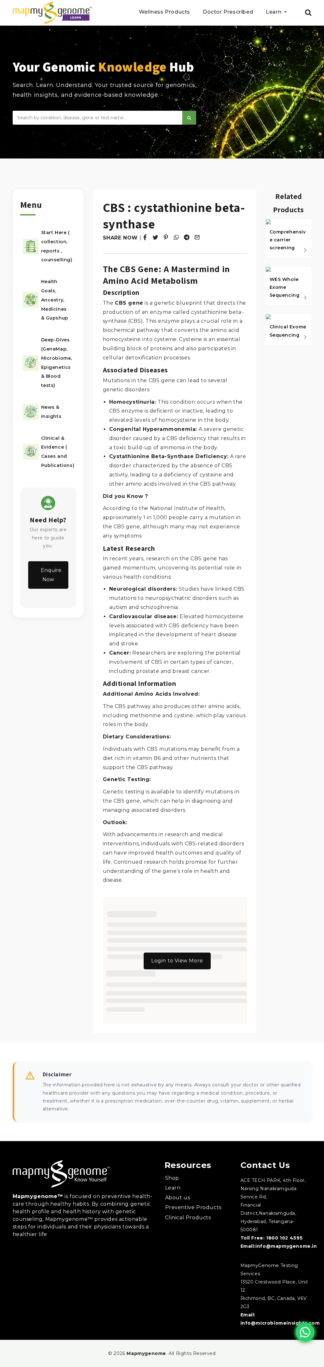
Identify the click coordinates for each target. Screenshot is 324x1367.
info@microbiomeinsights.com (280, 1323)
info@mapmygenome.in (286, 1246)
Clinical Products (188, 1217)
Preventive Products (193, 1207)
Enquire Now (51, 574)
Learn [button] (274, 12)
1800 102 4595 (284, 1238)
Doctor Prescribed (228, 12)
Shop (172, 1178)
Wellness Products (164, 12)
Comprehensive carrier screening (288, 240)
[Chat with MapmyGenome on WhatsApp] (305, 1332)
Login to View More (177, 961)
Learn (173, 1188)
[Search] (189, 118)
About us (177, 1197)
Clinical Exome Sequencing (288, 331)
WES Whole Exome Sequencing (285, 287)
